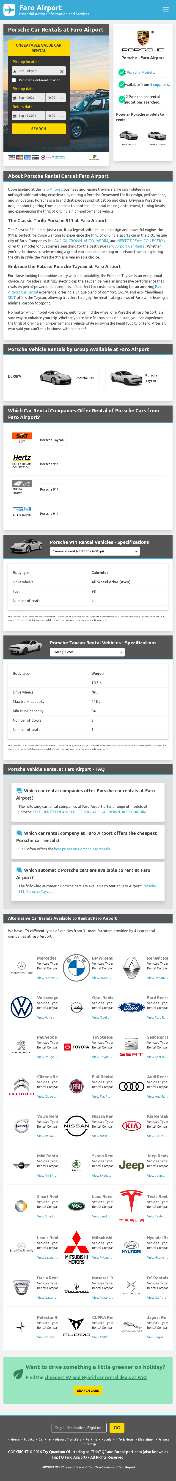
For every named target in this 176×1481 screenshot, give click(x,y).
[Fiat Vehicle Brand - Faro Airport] (76, 1086)
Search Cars (88, 1391)
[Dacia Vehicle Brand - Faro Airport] (21, 1287)
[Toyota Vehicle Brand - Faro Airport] (76, 1047)
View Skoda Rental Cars (109, 1175)
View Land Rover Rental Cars (112, 1216)
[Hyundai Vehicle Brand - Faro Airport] (131, 1247)
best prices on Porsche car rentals (82, 849)
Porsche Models (140, 72)
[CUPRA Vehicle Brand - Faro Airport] (76, 1327)
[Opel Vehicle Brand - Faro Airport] (76, 1007)
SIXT (12, 298)
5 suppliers (159, 85)
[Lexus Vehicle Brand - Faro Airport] (21, 1247)
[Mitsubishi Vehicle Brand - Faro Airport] (76, 1247)
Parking (91, 1439)
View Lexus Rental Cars (53, 1257)
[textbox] (39, 70)
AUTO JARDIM (96, 241)
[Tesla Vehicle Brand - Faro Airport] (131, 1206)
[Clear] (62, 71)
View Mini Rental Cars (52, 1175)
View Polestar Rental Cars (55, 1337)
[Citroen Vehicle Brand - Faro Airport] (21, 1086)
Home (15, 1439)
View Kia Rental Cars (161, 1136)
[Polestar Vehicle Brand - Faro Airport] (21, 1327)
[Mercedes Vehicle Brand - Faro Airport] (21, 968)
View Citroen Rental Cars (54, 1096)
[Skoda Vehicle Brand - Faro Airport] (76, 1165)
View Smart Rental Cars (53, 1216)
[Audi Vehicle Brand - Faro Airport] (131, 1086)
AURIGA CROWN (68, 241)
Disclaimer (146, 1439)
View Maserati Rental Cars (110, 1298)
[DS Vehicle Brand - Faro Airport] (131, 1287)
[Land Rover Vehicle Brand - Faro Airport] (76, 1206)
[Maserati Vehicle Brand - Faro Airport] (76, 1287)
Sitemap (90, 1444)
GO (117, 1427)
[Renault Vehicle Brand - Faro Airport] (131, 968)
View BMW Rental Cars (108, 978)
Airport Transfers (68, 1439)
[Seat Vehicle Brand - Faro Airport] (131, 1046)
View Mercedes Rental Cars (56, 978)
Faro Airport (54, 9)
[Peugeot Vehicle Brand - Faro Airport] (21, 1047)
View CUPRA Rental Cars (109, 1337)
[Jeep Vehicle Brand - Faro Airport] (131, 1165)
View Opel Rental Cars (108, 1017)
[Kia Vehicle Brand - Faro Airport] (131, 1126)
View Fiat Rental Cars (107, 1096)
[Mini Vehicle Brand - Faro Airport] (21, 1165)
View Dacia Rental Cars (53, 1298)
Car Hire (44, 1439)
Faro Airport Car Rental (126, 246)
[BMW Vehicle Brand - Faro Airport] (76, 968)
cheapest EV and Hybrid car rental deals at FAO (96, 1377)
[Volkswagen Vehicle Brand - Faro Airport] (21, 1007)
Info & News (125, 1439)
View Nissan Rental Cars (109, 1136)
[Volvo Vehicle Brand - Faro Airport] (21, 1126)
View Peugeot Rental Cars (55, 1057)
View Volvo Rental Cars (53, 1136)
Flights (29, 1439)
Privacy (163, 1439)
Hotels (106, 1439)
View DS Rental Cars (161, 1298)
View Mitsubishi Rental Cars (112, 1257)
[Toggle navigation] (166, 10)
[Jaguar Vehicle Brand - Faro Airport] (131, 1327)
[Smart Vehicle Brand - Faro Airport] (21, 1206)
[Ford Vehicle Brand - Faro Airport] (131, 1007)
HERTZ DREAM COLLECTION (141, 241)
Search (38, 128)
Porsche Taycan (39, 891)
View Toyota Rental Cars (109, 1057)
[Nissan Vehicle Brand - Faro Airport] (76, 1126)
